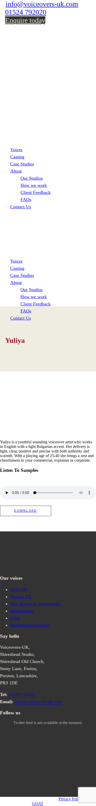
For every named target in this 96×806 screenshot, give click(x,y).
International (22, 610)
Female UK (21, 596)
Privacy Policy (70, 799)
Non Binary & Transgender (35, 603)
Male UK (19, 589)
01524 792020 (25, 12)
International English (29, 625)
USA (14, 617)
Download (25, 511)
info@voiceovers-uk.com (42, 4)
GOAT (37, 803)
